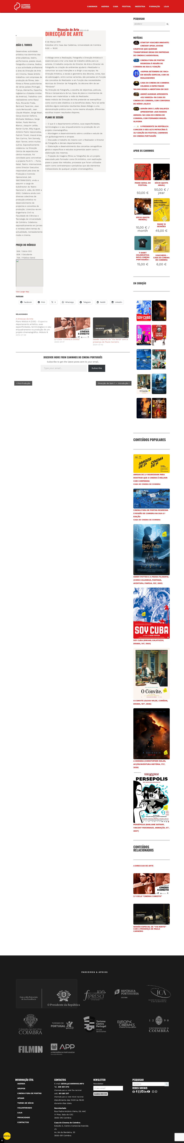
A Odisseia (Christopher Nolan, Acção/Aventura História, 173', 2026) (149, 764)
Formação (154, 6)
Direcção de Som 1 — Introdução (113, 383)
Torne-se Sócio (25, 1103)
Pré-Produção (23, 383)
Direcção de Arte (68, 29)
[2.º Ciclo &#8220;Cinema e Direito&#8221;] (72, 327)
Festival (126, 6)
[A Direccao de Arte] (35, 326)
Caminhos (92, 6)
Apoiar (20, 1098)
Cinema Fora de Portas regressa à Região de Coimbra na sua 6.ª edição (148, 63)
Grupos (21, 1088)
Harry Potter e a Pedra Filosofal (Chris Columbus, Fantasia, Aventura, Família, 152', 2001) (151, 580)
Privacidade (23, 1117)
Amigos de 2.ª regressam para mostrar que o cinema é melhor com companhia (150, 477)
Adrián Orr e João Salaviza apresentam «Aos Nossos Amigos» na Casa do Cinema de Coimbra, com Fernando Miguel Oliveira (151, 115)
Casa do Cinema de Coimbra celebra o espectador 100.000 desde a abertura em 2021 (151, 86)
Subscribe (97, 368)
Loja (166, 6)
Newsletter (98, 1084)
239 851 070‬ (63, 1087)
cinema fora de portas (29, 1093)
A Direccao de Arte (143, 866)
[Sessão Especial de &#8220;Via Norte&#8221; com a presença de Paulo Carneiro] (111, 327)
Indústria (140, 6)
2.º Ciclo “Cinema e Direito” (67, 339)
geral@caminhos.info (72, 1084)
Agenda (105, 6)
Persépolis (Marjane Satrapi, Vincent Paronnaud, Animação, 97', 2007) (151, 827)
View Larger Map (22, 292)
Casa (115, 6)
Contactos (23, 1122)
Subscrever (100, 1094)
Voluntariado (24, 1108)
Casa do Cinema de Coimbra (146, 484)
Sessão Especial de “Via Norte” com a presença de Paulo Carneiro (149, 929)
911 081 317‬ (64, 1093)
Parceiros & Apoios (94, 972)
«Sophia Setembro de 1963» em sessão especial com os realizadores (154, 74)
